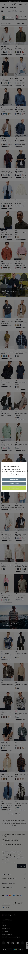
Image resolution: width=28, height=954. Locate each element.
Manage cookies (14, 479)
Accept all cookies (14, 488)
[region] (14, 477)
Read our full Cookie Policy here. (15, 474)
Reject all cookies (14, 483)
